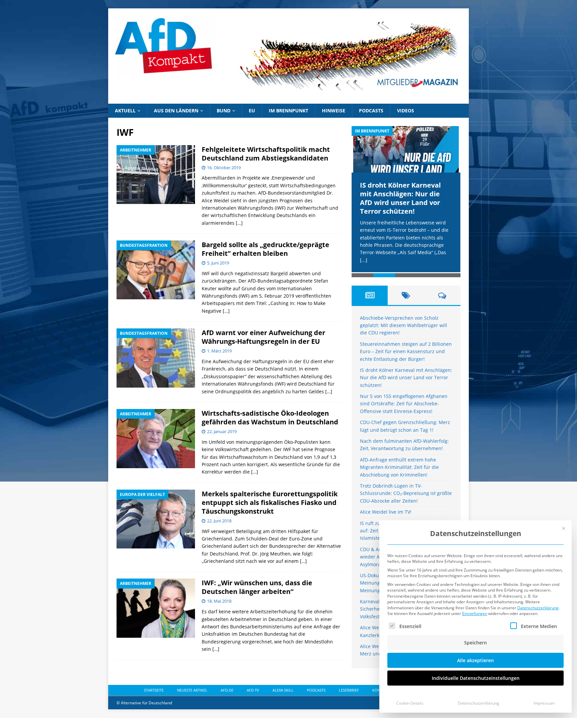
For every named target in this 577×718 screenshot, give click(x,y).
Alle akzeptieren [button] (475, 660)
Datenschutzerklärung (538, 608)
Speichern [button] (475, 642)
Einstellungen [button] (474, 613)
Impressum (544, 703)
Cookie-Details (409, 703)
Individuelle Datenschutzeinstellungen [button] (476, 678)
